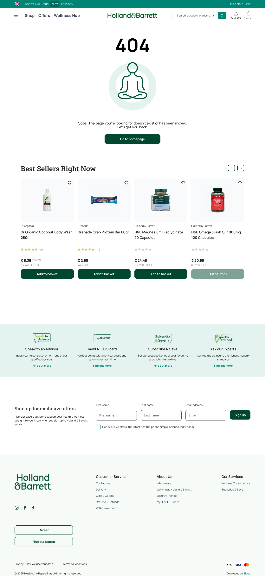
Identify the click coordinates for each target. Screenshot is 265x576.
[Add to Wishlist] (69, 182)
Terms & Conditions (75, 564)
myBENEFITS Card (168, 502)
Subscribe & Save (232, 489)
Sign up (240, 415)
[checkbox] (98, 427)
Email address (194, 405)
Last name (147, 405)
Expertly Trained (167, 495)
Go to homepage (132, 139)
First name (102, 405)
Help (247, 4)
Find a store (236, 4)
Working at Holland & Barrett (174, 489)
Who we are (164, 483)
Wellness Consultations (236, 483)
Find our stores (44, 542)
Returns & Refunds (107, 502)
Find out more (42, 365)
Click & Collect (105, 495)
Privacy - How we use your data (34, 564)
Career (44, 530)
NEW (55, 4)
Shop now (67, 4)
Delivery (101, 489)
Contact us (103, 483)
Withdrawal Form (106, 508)
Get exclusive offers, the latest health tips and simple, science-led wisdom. (148, 427)
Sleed (246, 573)
